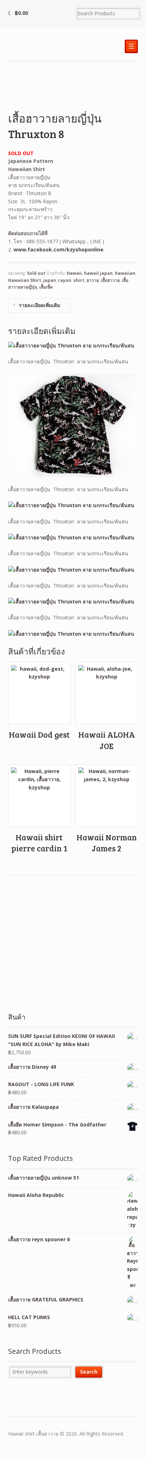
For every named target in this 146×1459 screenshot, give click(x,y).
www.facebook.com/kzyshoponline (58, 249)
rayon (64, 280)
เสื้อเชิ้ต (46, 287)
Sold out (36, 273)
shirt (78, 280)
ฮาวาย (92, 280)
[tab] (39, 305)
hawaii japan (98, 273)
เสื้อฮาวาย (110, 280)
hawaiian (125, 273)
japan (49, 280)
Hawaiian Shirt (24, 280)
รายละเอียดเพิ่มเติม (38, 305)
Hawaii (74, 273)
